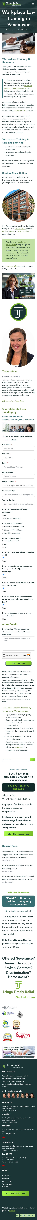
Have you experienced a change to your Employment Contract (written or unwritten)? (17, 569)
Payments (5, 1178)
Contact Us (6, 1176)
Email (4, 463)
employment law (19, 110)
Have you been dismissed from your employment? (16, 510)
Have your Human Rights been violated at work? (18, 553)
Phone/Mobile (7, 472)
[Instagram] (29, 1215)
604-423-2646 (20, 229)
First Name (6, 444)
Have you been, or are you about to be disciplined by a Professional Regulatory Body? (17, 599)
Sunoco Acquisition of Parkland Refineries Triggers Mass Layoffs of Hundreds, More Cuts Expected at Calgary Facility (17, 854)
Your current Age (8, 491)
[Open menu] (33, 4)
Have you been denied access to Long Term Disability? (16, 614)
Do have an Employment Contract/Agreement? (11, 539)
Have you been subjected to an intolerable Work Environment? (18, 584)
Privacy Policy (7, 1181)
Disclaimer (6, 1186)
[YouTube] (17, 1215)
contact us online (23, 231)
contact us (18, 747)
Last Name (6, 454)
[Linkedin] (25, 1215)
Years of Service (8, 500)
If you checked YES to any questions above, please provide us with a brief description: (16, 632)
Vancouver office (12, 266)
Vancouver (29, 30)
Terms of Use (7, 1184)
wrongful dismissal (19, 88)
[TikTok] (33, 1215)
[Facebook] (21, 1215)
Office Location (8, 482)
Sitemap (12, 1210)
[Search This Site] (32, 759)
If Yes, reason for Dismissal (12, 523)
